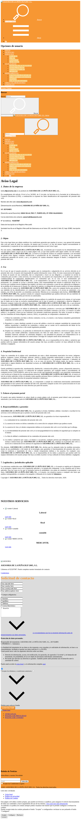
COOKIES (4, 817)
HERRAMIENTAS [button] (11, 73)
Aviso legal (9, 794)
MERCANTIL (14, 62)
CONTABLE (13, 60)
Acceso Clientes (10, 21)
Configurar (12, 815)
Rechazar (20, 815)
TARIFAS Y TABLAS (17, 69)
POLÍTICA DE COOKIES (14, 718)
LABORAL (13, 56)
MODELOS (13, 71)
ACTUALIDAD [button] (10, 64)
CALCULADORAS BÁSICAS (20, 75)
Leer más (8, 517)
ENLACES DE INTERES (18, 81)
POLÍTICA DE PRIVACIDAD (15, 716)
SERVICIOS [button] (9, 54)
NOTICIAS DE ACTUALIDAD (20, 66)
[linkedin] (6, 41)
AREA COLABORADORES (15, 83)
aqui (44, 664)
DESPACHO (9, 52)
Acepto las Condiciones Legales (13, 784)
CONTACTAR (8, 708)
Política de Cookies (11, 798)
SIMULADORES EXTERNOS (20, 77)
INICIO (7, 50)
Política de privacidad (12, 796)
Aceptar (4, 815)
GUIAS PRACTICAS (16, 67)
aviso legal (19, 664)
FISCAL (12, 58)
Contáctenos (5, 573)
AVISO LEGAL (10, 714)
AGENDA (13, 79)
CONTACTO (9, 85)
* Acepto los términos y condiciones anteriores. (16, 671)
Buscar (3, 96)
